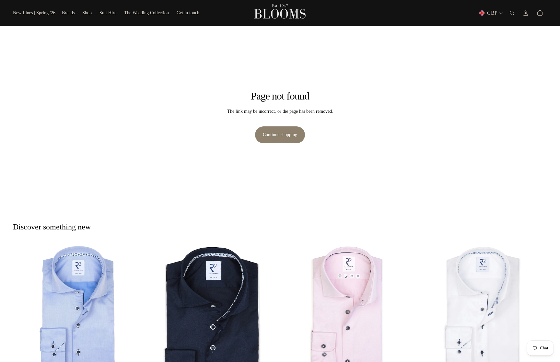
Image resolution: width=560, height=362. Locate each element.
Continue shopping (280, 134)
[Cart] (540, 13)
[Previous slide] (22, 308)
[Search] (512, 13)
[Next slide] (134, 308)
